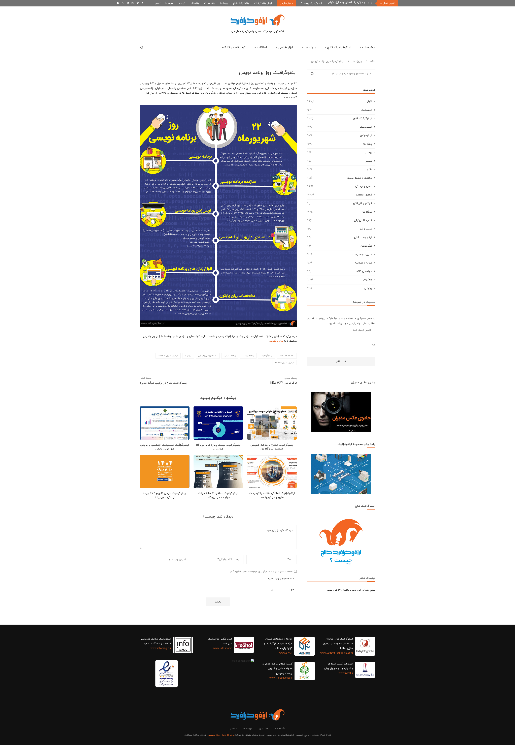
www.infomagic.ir (160, 648)
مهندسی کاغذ (339, 271)
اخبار (339, 101)
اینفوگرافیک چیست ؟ (311, 3)
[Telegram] (118, 3)
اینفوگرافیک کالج (241, 3)
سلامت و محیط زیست (339, 178)
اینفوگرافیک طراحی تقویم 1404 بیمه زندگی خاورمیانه (164, 495)
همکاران (339, 280)
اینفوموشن (339, 135)
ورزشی (339, 288)
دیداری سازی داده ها (284, 362)
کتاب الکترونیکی (339, 220)
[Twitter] (137, 3)
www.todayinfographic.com (336, 653)
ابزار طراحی (285, 47)
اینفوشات (194, 3)
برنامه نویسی (230, 355)
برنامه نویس (248, 355)
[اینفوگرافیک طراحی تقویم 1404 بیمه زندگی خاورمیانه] (165, 471)
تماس (157, 3)
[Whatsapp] (123, 3)
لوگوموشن (339, 246)
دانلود (339, 169)
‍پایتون (188, 355)
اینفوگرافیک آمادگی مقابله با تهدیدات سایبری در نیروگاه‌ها (272, 495)
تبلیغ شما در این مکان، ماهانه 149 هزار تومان (350, 590)
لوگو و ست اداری (339, 237)
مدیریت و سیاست (339, 254)
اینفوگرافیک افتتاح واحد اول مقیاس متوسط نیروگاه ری (272, 447)
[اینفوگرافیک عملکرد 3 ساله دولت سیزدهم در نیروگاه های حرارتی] (218, 471)
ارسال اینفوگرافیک (263, 3)
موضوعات (368, 47)
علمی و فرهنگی (339, 186)
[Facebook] (142, 3)
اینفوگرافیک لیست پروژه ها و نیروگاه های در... (218, 447)
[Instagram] (133, 3)
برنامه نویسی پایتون (207, 355)
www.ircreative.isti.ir (281, 678)
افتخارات (280, 729)
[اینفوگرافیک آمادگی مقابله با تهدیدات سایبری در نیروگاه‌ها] (272, 471)
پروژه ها (310, 47)
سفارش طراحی (286, 3)
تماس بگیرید (276, 341)
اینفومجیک (209, 3)
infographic (286, 355)
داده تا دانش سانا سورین (221, 735)
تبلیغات (181, 3)
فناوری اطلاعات (339, 195)
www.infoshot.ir (222, 648)
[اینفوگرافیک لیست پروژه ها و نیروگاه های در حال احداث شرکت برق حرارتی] (218, 422)
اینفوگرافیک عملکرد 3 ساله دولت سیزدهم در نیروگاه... (218, 495)
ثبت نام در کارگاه (233, 47)
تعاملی (339, 161)
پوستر (339, 152)
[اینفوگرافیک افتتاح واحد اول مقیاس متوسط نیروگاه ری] (272, 422)
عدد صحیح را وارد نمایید (281, 579)
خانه (372, 61)
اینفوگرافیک (267, 355)
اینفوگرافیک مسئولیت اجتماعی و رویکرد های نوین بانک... (164, 447)
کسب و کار (339, 229)
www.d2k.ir (285, 653)
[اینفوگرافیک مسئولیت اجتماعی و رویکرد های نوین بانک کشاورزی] (165, 422)
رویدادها (224, 3)
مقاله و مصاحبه (339, 263)
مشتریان (263, 729)
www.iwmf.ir (346, 673)
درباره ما (169, 3)
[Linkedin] (128, 3)
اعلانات (262, 47)
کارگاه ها (339, 212)
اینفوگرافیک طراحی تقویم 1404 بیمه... (345, 3)
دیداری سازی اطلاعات (168, 355)
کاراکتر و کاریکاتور (339, 203)
